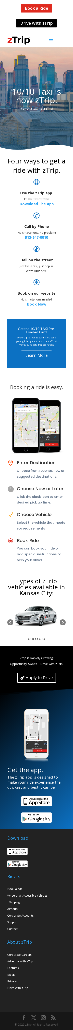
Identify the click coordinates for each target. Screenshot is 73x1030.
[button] (10, 622)
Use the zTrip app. (36, 193)
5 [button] (44, 639)
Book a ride (15, 889)
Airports (12, 909)
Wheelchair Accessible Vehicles (27, 895)
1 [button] (29, 639)
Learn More (36, 355)
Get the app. (25, 770)
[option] (36, 620)
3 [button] (36, 639)
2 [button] (33, 639)
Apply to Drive (39, 677)
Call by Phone (36, 226)
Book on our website (36, 293)
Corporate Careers (19, 955)
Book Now (36, 304)
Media (11, 975)
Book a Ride (36, 8)
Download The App (36, 203)
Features (13, 968)
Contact (12, 929)
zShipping (13, 902)
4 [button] (40, 639)
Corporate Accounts (20, 915)
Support (12, 922)
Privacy (12, 981)
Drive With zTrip (36, 23)
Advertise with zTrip (20, 961)
